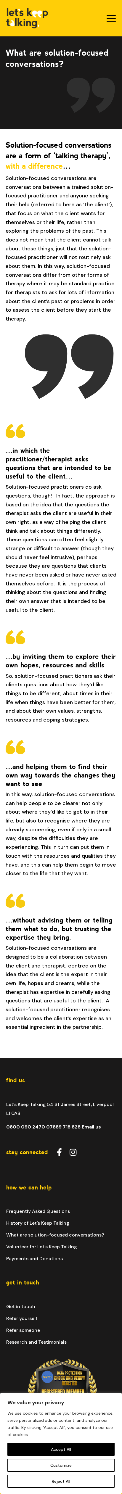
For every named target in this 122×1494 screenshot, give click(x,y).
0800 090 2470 (25, 1127)
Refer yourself (21, 1318)
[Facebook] (59, 1151)
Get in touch (20, 1306)
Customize (61, 1465)
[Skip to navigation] (111, 18)
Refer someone (23, 1330)
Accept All (61, 1449)
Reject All (61, 1481)
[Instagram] (73, 1151)
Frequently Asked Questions (38, 1211)
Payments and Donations (34, 1258)
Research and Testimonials (36, 1342)
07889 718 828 (63, 1127)
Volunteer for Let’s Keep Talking (41, 1247)
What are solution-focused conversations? (55, 1235)
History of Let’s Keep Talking (37, 1223)
